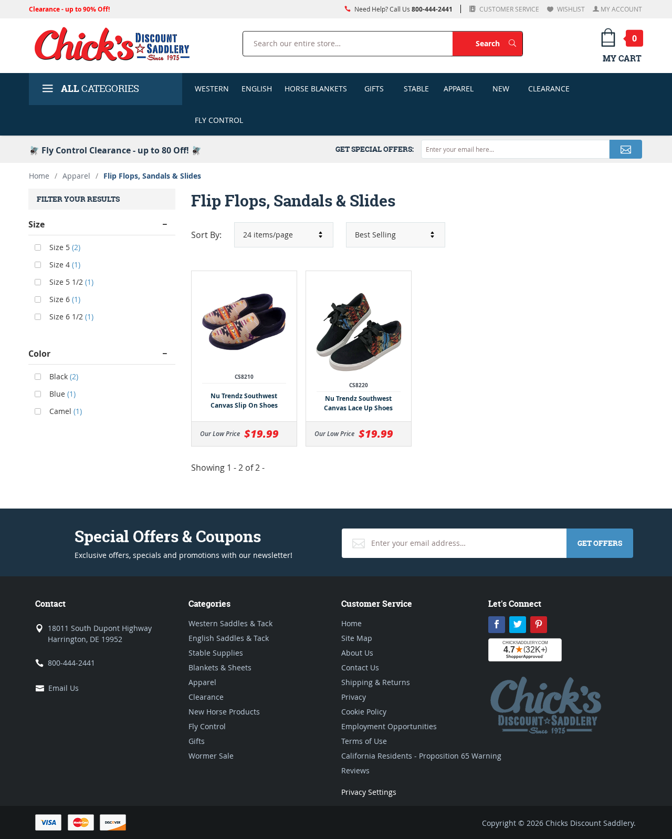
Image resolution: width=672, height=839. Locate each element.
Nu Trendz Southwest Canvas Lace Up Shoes (358, 403)
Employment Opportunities (389, 726)
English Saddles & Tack (228, 638)
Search (499, 43)
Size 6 (63, 299)
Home (39, 176)
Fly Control (219, 120)
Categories (100, 88)
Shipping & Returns (375, 682)
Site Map (356, 638)
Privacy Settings (368, 792)
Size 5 (63, 247)
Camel (64, 411)
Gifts (374, 89)
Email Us (63, 688)
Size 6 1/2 (70, 317)
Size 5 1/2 (70, 282)
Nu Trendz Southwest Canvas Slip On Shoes (244, 400)
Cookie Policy (363, 712)
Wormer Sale (211, 756)
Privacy (353, 697)
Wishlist (570, 9)
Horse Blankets (316, 89)
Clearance (549, 89)
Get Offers (600, 543)
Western (212, 89)
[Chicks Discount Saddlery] (116, 44)
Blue (61, 394)
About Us (357, 653)
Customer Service (508, 9)
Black (62, 376)
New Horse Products (224, 712)
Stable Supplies (215, 653)
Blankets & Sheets (219, 667)
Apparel (459, 89)
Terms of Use (364, 741)
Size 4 (63, 265)
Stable (416, 89)
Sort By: (206, 235)
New (500, 89)
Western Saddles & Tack (230, 623)
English (257, 89)
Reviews (355, 770)
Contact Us (360, 667)
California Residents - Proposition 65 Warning (421, 756)
